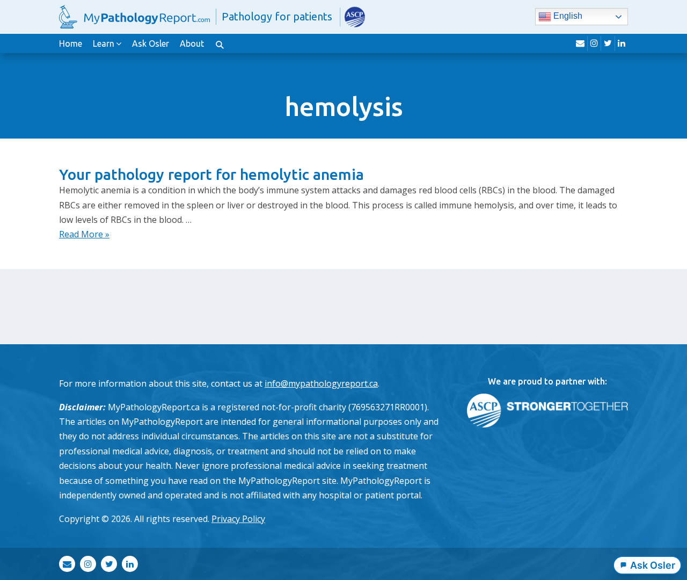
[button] (219, 43)
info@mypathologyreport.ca (321, 383)
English (566, 16)
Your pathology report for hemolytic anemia (211, 174)
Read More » (84, 234)
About (192, 43)
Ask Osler (150, 43)
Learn (103, 43)
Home (70, 43)
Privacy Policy (238, 519)
